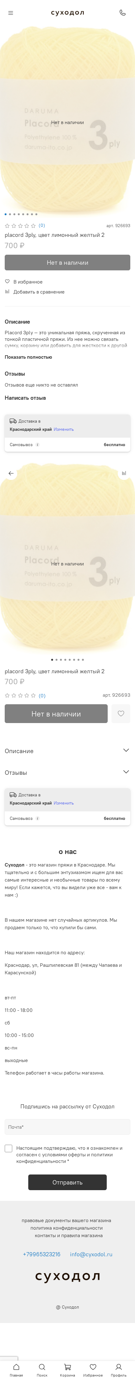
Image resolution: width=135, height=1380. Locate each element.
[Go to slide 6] (28, 214)
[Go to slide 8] (36, 214)
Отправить (67, 1182)
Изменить (64, 429)
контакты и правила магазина (69, 1235)
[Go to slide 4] (19, 214)
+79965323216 (42, 1254)
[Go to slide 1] (6, 214)
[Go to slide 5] (23, 214)
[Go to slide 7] (32, 214)
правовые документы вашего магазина (66, 1220)
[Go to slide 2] (10, 214)
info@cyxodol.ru (91, 1254)
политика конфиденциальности (66, 1228)
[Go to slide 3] (14, 214)
